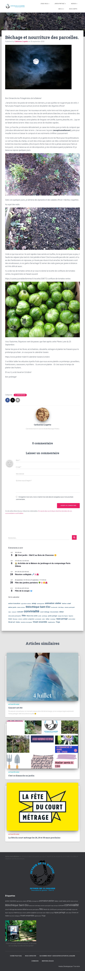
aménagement (40, 603)
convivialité (31, 611)
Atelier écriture (21, 607)
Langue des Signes (63, 616)
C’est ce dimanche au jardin (21, 775)
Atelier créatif (66, 603)
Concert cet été (15, 707)
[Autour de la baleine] (15, 6)
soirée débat (71, 619)
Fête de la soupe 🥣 (23, 590)
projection (31, 619)
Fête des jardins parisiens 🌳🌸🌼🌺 (31, 582)
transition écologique (26, 622)
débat (61, 612)
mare (10, 619)
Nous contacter (30, 956)
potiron (25, 619)
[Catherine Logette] (42, 414)
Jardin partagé (59, 3)
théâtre (18, 622)
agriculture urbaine (26, 603)
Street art (11, 622)
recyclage (52, 619)
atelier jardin (12, 607)
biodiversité (54, 607)
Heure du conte (32, 616)
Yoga (58, 622)
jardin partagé (52, 616)
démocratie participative (14, 616)
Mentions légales (48, 961)
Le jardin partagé (20, 395)
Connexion (34, 961)
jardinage (44, 616)
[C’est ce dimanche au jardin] (42, 744)
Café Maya (61, 607)
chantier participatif (69, 607)
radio (43, 619)
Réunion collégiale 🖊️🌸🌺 (27, 574)
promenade (38, 619)
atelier (58, 603)
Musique (15, 619)
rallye (47, 619)
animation (49, 603)
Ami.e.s (60, 9)
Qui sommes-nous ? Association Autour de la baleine (57, 956)
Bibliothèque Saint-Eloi (38, 606)
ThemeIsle (76, 966)
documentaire (54, 612)
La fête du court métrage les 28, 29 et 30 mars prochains (34, 837)
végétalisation (51, 622)
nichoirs (20, 619)
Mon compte (73, 9)
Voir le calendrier (13, 597)
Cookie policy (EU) (16, 956)
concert (20, 612)
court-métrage (44, 612)
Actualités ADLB (13, 704)
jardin (39, 616)
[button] (48, 3)
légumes (71, 616)
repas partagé (62, 619)
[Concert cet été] (42, 676)
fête (24, 615)
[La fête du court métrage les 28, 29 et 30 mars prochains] (42, 806)
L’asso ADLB (44, 3)
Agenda (73, 3)
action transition (14, 603)
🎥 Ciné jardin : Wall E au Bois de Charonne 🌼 (35, 555)
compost (14, 612)
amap (34, 603)
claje (9, 612)
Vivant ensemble (40, 622)
